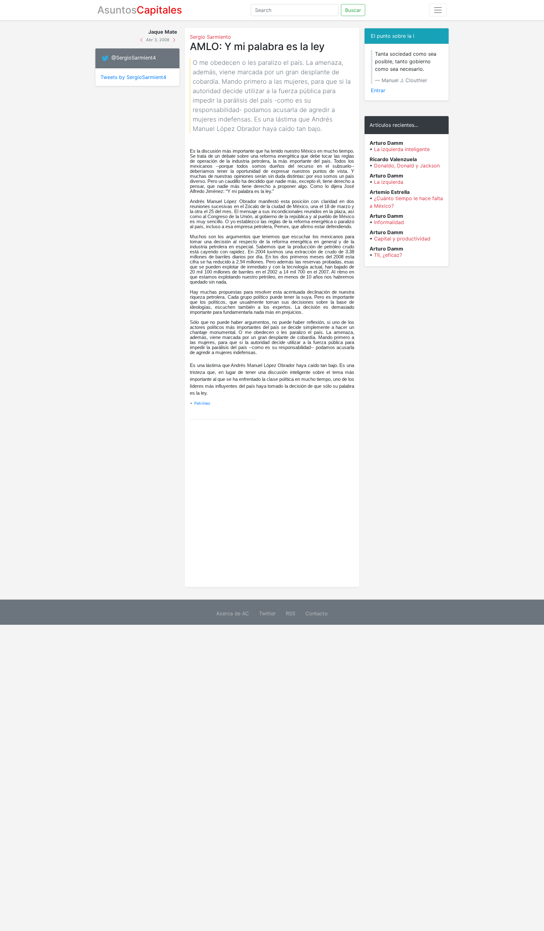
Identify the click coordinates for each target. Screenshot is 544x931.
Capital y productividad (402, 238)
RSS (290, 613)
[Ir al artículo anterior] (142, 39)
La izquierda (388, 182)
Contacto (316, 613)
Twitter (267, 613)
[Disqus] (272, 503)
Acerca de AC (232, 613)
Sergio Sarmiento (210, 37)
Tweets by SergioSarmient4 (133, 77)
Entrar (378, 90)
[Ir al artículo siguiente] (174, 39)
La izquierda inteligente (402, 149)
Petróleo (202, 403)
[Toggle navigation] (438, 10)
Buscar (353, 10)
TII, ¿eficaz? (388, 255)
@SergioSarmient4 (133, 58)
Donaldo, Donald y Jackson (407, 165)
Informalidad (389, 222)
